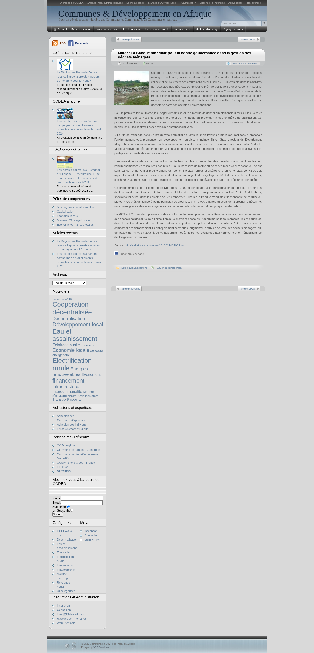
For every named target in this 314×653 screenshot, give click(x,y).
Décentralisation (81, 29)
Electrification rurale (157, 29)
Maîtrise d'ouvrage (207, 29)
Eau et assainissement (110, 29)
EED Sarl (63, 467)
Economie (134, 29)
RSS (63, 43)
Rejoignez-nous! (233, 29)
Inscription (91, 531)
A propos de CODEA (71, 2)
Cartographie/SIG (62, 299)
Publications (91, 395)
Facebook (81, 43)
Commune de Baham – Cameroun (78, 450)
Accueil (62, 29)
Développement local (77, 324)
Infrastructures (66, 386)
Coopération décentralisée (72, 308)
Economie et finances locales (75, 224)
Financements (182, 29)
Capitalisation (188, 2)
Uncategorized (66, 591)
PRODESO (64, 471)
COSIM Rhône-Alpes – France (76, 462)
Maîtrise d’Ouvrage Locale (163, 2)
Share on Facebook (131, 254)
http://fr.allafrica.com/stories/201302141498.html (154, 245)
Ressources (254, 2)
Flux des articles (70, 614)
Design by (95, 647)
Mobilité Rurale (76, 395)
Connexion (91, 535)
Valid (93, 539)
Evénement (91, 374)
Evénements (65, 565)
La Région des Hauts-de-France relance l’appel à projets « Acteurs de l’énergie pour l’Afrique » (78, 76)
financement (68, 380)
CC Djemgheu (66, 445)
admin (149, 63)
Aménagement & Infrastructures (105, 2)
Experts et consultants (212, 2)
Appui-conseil (235, 2)
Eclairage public (66, 344)
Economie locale (135, 2)
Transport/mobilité (67, 399)
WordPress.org (66, 623)
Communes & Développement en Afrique (135, 13)
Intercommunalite (67, 391)
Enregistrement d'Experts (72, 429)
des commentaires (71, 618)
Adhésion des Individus (71, 424)
